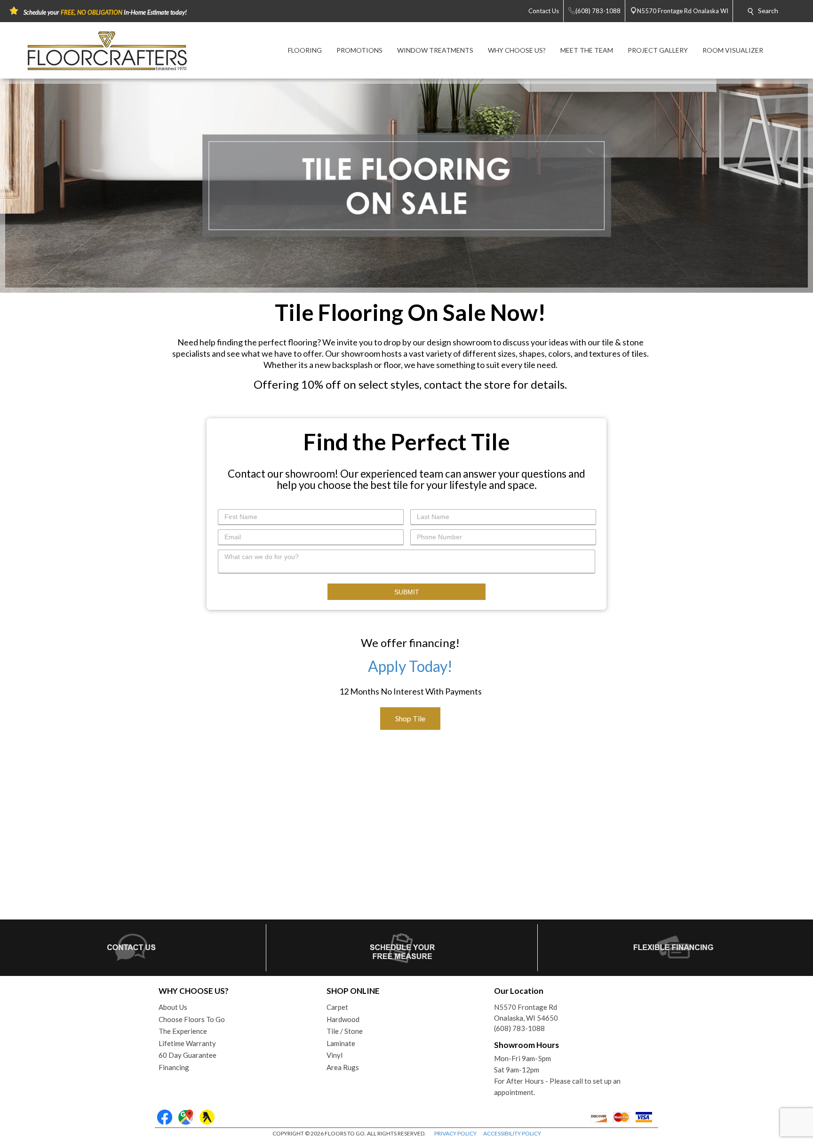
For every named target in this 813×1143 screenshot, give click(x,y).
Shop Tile (410, 718)
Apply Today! (410, 666)
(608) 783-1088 (519, 1028)
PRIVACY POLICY (455, 1133)
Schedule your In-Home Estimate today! (105, 12)
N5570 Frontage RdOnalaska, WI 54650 (526, 1012)
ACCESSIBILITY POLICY (512, 1133)
